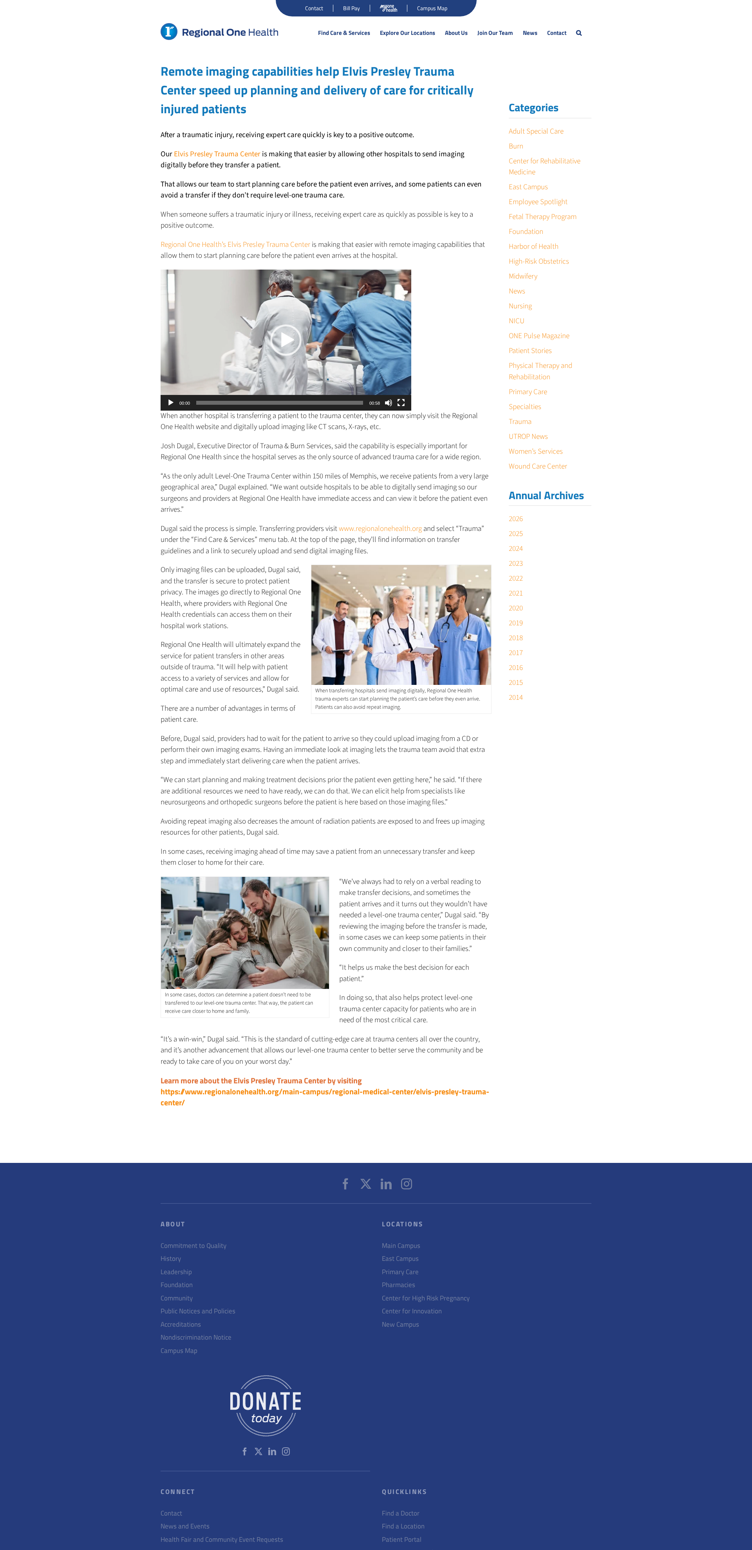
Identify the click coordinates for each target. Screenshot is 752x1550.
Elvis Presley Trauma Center (217, 154)
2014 (516, 697)
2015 (516, 682)
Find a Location (403, 1526)
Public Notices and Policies (198, 1311)
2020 (516, 608)
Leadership (176, 1272)
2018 (516, 638)
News (517, 291)
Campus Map (179, 1351)
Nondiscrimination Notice (196, 1337)
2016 (516, 668)
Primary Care (528, 392)
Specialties (525, 407)
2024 (516, 548)
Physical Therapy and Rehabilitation (540, 371)
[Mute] (388, 403)
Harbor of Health (534, 246)
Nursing (520, 306)
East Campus (528, 187)
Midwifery (523, 276)
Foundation (526, 231)
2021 (516, 593)
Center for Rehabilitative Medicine (544, 167)
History (171, 1259)
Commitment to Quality (193, 1246)
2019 (516, 623)
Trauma (520, 421)
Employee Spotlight (538, 202)
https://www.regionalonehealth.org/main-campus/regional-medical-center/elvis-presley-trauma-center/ (325, 1096)
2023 (516, 563)
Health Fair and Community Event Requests (222, 1540)
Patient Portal (401, 1540)
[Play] (171, 403)
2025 (516, 534)
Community (177, 1298)
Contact (171, 1513)
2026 (516, 519)
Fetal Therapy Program (543, 217)
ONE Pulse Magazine (539, 336)
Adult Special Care (536, 131)
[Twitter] (365, 1184)
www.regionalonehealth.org (380, 528)
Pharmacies (398, 1285)
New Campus (400, 1324)
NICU (516, 321)
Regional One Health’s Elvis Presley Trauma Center (235, 244)
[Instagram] (406, 1184)
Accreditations (181, 1324)
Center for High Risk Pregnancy (426, 1298)
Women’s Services (536, 451)
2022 (516, 578)
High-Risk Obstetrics (539, 261)
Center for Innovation (412, 1311)
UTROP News (528, 436)
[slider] (279, 403)
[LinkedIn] (386, 1184)
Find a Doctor (400, 1513)
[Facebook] (345, 1184)
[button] (579, 32)
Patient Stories (530, 351)
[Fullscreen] (401, 403)
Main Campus (401, 1246)
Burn (516, 146)
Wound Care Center (538, 466)
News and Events (185, 1526)
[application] (286, 340)
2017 (516, 653)
